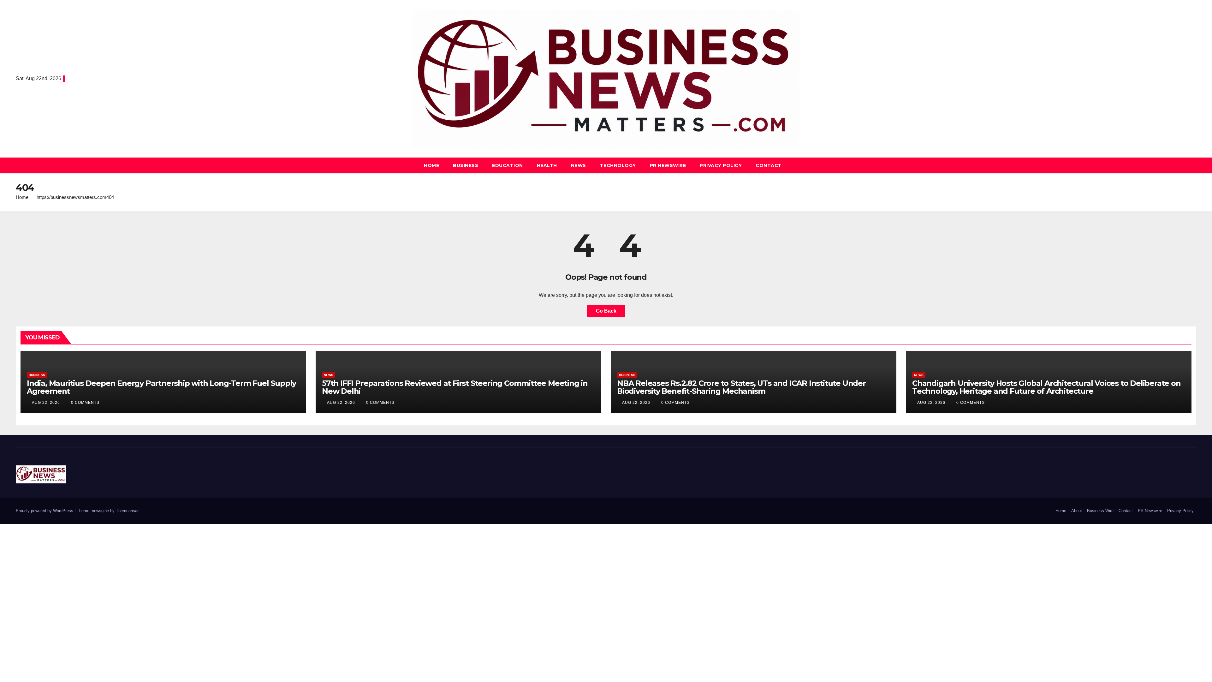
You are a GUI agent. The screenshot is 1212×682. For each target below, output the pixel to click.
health (547, 165)
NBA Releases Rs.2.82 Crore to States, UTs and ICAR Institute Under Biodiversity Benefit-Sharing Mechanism (741, 387)
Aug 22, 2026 (46, 402)
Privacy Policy (721, 165)
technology (618, 165)
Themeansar (127, 510)
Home (431, 165)
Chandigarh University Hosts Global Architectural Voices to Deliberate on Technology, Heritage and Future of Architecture (1046, 387)
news (578, 165)
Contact (769, 165)
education (507, 165)
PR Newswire (668, 165)
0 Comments (85, 402)
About (1076, 510)
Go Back (606, 311)
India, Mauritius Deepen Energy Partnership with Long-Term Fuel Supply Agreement (161, 387)
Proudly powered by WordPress (45, 510)
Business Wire (1100, 510)
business (465, 165)
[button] (1192, 165)
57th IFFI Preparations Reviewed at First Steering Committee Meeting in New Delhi (455, 387)
